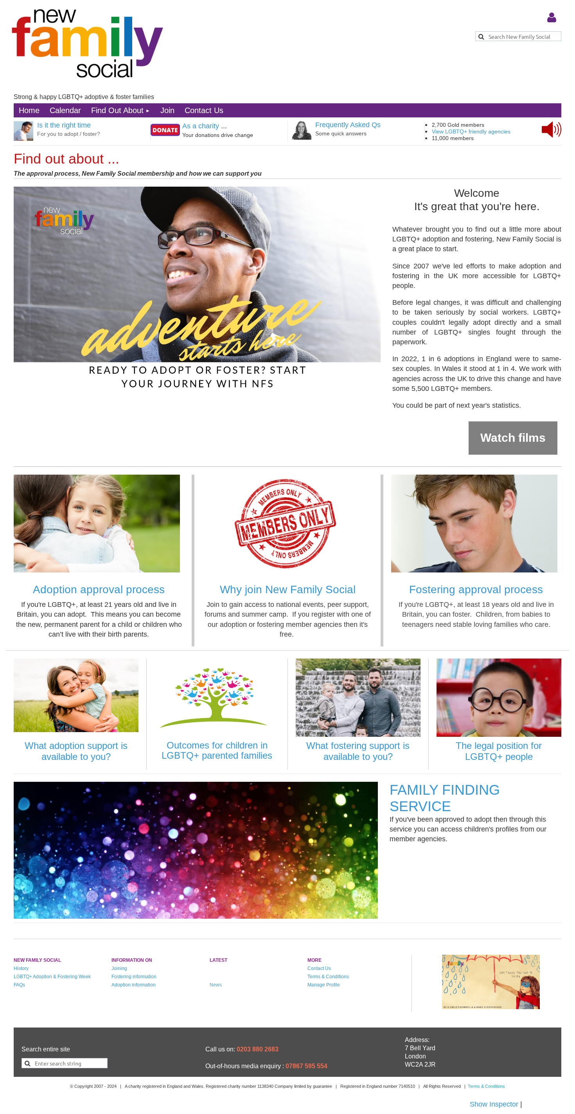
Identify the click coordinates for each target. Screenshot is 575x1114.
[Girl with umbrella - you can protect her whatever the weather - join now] (491, 1007)
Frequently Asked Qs (348, 125)
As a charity (200, 126)
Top (540, 1081)
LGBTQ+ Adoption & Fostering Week (52, 976)
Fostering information (133, 976)
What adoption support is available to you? (76, 751)
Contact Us (319, 968)
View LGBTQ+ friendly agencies (471, 131)
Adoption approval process (99, 589)
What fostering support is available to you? (358, 751)
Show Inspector (494, 1104)
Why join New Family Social (288, 589)
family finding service (445, 798)
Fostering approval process (476, 589)
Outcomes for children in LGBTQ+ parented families (217, 750)
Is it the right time (64, 125)
